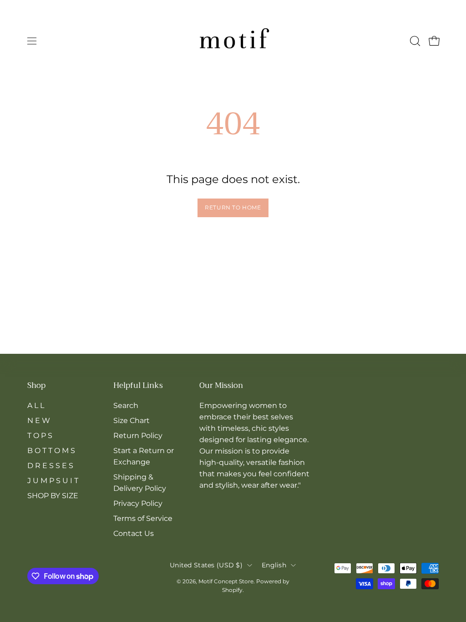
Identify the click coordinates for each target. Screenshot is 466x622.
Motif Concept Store (225, 581)
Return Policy (137, 435)
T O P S (39, 435)
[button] (414, 41)
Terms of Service (142, 518)
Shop (36, 386)
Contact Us (133, 533)
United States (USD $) (206, 565)
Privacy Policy (137, 503)
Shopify (232, 589)
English (274, 565)
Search (125, 405)
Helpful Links (138, 386)
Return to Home (233, 207)
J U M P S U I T (52, 480)
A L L (35, 405)
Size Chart (131, 420)
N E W (38, 420)
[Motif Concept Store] (233, 41)
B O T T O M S (51, 450)
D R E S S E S (50, 465)
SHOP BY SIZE (52, 495)
